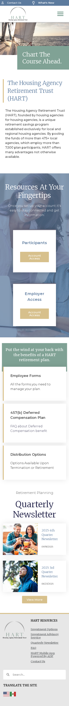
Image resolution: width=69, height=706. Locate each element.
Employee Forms (25, 376)
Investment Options (44, 629)
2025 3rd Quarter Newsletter (50, 572)
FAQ (33, 648)
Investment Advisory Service (45, 636)
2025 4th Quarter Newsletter (50, 534)
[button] (60, 13)
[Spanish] (13, 694)
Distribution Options (28, 454)
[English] (6, 694)
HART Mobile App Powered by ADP (43, 654)
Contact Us (38, 661)
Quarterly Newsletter (44, 642)
